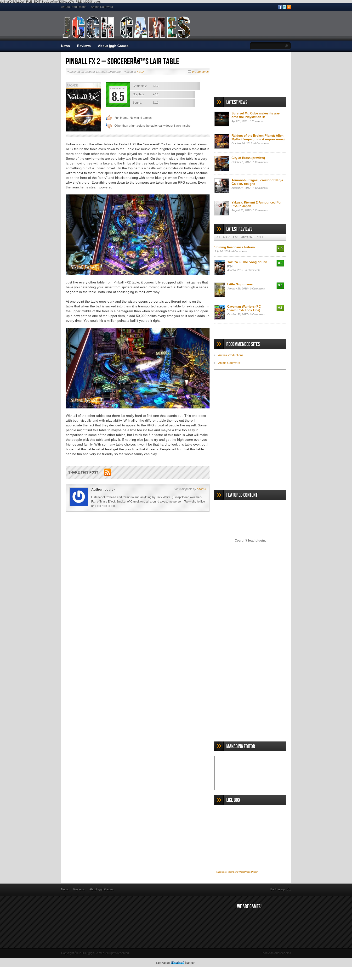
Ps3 (235, 237)
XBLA (140, 72)
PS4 (230, 266)
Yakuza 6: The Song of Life (247, 262)
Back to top (277, 889)
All (218, 237)
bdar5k (201, 489)
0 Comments (200, 72)
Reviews (84, 46)
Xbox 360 (247, 237)
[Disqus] (138, 586)
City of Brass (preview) (248, 158)
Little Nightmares (240, 284)
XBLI (259, 237)
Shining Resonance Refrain (234, 247)
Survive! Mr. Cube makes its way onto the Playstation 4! (256, 115)
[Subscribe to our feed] (289, 8)
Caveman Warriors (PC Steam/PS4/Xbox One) (244, 308)
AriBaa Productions (73, 7)
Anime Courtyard (102, 7)
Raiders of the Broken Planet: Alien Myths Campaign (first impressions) (258, 137)
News (65, 46)
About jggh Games (113, 46)
